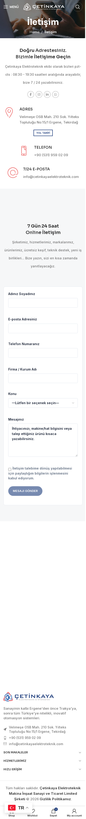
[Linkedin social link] (47, 94)
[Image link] (28, 696)
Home (34, 32)
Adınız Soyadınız (21, 294)
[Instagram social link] (39, 94)
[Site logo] (43, 6)
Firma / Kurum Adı (22, 369)
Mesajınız (16, 419)
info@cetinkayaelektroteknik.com (36, 744)
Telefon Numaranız (23, 344)
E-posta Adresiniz (22, 319)
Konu (12, 394)
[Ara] (78, 6)
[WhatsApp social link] (55, 94)
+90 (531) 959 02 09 (25, 738)
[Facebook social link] (30, 94)
